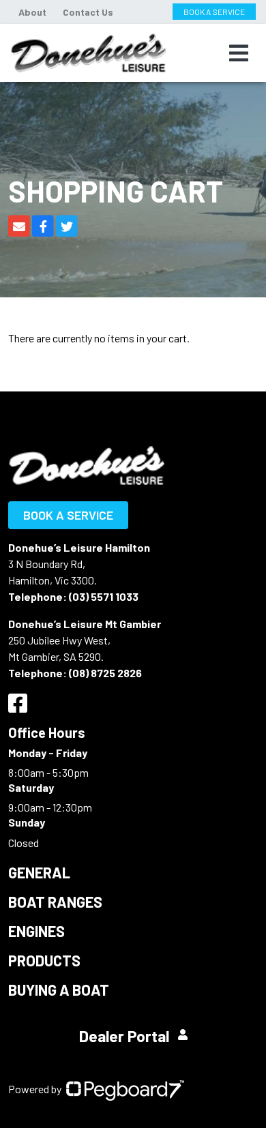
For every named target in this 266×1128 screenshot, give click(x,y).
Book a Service (68, 514)
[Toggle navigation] (239, 53)
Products (44, 960)
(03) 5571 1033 (103, 596)
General (39, 872)
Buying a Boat (58, 989)
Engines (36, 931)
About (32, 12)
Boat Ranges (55, 901)
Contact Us (88, 12)
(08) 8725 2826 (105, 672)
